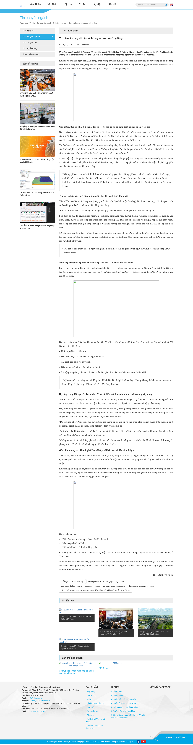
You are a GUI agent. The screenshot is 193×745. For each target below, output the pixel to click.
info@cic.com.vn (35, 698)
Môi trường (91, 707)
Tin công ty (28, 30)
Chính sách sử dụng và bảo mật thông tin (116, 742)
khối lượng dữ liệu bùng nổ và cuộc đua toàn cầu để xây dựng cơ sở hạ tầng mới (93, 586)
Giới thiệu (35, 4)
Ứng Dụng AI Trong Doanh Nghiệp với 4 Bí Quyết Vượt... (77, 617)
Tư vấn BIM (117, 691)
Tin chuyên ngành (31, 36)
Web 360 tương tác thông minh (125, 707)
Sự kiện (97, 4)
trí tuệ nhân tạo (78, 581)
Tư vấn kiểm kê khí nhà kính (124, 711)
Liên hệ (112, 4)
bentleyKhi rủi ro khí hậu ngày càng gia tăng (106, 581)
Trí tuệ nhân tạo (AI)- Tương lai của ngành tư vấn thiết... (75, 647)
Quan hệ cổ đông (31, 54)
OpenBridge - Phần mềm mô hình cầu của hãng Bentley (76, 672)
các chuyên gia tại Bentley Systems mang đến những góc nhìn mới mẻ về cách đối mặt (95, 590)
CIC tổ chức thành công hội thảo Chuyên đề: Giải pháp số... (113, 632)
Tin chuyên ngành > (45, 23)
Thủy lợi (90, 699)
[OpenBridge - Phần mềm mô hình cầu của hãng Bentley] (76, 664)
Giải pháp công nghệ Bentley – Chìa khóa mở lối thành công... (154, 632)
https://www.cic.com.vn (40, 701)
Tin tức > (33, 23)
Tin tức (83, 4)
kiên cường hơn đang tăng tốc (141, 586)
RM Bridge (103, 668)
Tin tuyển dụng (30, 48)
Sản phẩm (52, 4)
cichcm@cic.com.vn (37, 711)
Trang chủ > (25, 23)
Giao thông (91, 695)
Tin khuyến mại (30, 42)
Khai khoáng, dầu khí (95, 703)
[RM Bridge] (116, 663)
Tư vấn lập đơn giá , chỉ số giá (124, 703)
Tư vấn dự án (118, 695)
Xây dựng (91, 691)
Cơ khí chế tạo (92, 711)
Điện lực (90, 715)
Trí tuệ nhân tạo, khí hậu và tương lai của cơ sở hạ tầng (75, 23)
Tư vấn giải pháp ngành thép (124, 699)
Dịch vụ (68, 4)
